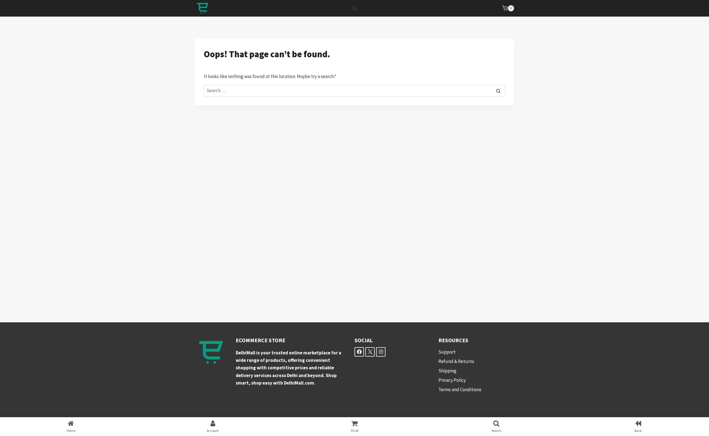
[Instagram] (381, 352)
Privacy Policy (452, 380)
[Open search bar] (354, 8)
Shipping (447, 371)
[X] (370, 352)
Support (447, 352)
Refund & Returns (456, 361)
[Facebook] (359, 352)
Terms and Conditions (459, 389)
